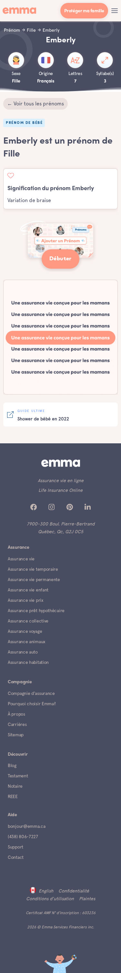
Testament (18, 775)
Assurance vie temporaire (33, 569)
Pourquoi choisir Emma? (31, 703)
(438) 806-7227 (23, 836)
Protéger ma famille (84, 11)
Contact (16, 857)
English (46, 890)
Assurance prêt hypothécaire (36, 610)
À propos (16, 714)
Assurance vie (21, 558)
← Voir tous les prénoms (35, 104)
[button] (114, 10)
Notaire (15, 786)
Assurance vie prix (25, 600)
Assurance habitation (28, 662)
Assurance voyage (25, 631)
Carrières (17, 724)
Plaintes (87, 898)
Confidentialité (73, 890)
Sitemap (16, 734)
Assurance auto (23, 651)
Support (15, 846)
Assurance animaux (26, 641)
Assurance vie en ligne (61, 480)
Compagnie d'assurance (31, 693)
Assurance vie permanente (34, 579)
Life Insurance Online (60, 490)
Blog (12, 765)
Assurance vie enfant (28, 589)
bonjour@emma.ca (26, 826)
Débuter (60, 259)
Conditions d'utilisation (50, 898)
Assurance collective (28, 620)
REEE (13, 796)
